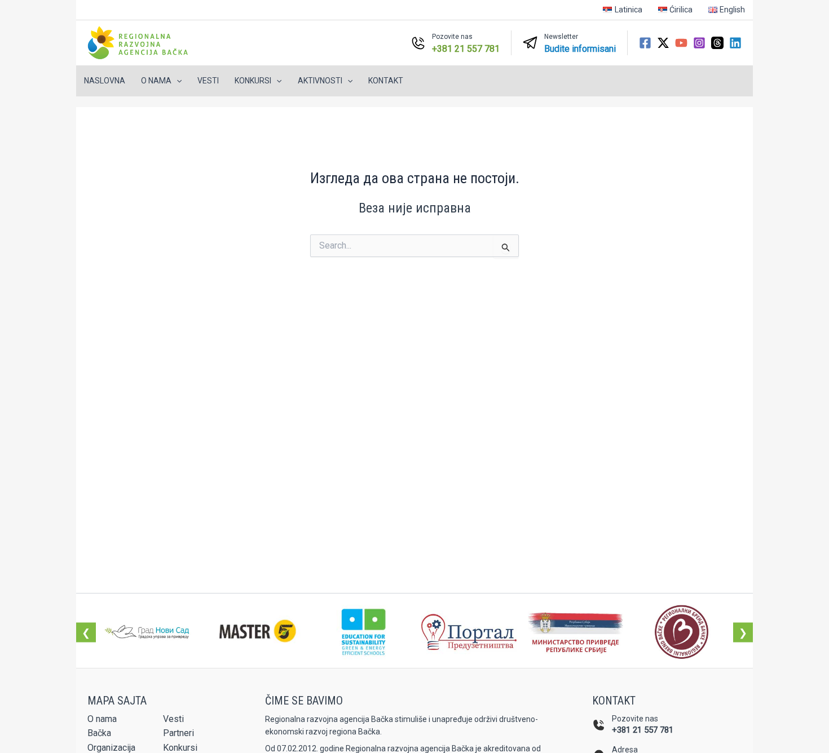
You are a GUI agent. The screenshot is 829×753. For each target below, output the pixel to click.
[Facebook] (645, 43)
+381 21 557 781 (642, 730)
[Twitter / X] (663, 43)
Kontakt (385, 80)
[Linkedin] (735, 43)
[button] (176, 80)
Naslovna (104, 80)
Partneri (178, 733)
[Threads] (717, 43)
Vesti (208, 80)
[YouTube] (681, 43)
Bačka (99, 733)
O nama (102, 719)
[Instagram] (699, 43)
